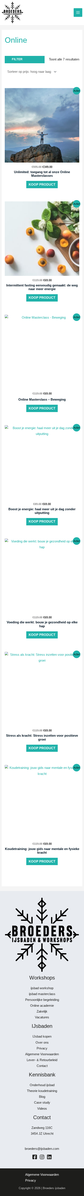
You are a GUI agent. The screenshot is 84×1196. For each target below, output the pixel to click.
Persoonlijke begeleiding (42, 1000)
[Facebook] (34, 1157)
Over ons (42, 1042)
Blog (42, 1096)
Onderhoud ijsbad (42, 1085)
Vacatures (42, 1017)
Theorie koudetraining (42, 1091)
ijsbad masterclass (42, 994)
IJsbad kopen (42, 1036)
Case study (42, 1102)
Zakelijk (42, 1011)
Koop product (42, 184)
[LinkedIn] (49, 1157)
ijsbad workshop (42, 988)
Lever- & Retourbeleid (42, 1060)
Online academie (42, 1005)
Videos (42, 1108)
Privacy (42, 1048)
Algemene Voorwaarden (42, 1054)
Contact (42, 1066)
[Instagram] (42, 1157)
